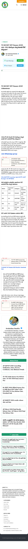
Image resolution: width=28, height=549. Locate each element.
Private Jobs (6, 506)
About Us (6, 515)
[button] (17, 5)
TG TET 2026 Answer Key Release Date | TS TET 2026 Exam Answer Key (18, 261)
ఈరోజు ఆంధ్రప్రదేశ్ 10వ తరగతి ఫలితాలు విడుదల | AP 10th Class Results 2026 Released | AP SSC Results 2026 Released (14, 422)
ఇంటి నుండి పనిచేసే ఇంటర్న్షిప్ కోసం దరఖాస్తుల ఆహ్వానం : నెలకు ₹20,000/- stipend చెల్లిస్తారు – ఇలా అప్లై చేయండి (13, 470)
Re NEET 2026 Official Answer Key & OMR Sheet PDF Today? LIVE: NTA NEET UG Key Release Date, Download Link (18, 306)
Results (5, 42)
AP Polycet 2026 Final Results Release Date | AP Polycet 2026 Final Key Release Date (14, 411)
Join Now (20, 60)
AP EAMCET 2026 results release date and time (13, 401)
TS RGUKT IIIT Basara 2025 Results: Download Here (13, 268)
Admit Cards (6, 508)
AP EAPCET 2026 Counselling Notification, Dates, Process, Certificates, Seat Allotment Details (18, 162)
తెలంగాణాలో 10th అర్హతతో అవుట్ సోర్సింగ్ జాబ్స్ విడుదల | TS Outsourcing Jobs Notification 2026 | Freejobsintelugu (13, 440)
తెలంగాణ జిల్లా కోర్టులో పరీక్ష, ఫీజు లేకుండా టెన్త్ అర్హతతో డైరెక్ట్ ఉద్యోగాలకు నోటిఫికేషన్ (13, 458)
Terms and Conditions (8, 523)
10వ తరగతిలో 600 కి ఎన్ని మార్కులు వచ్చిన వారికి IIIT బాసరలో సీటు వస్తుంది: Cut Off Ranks (13, 178)
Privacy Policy (7, 521)
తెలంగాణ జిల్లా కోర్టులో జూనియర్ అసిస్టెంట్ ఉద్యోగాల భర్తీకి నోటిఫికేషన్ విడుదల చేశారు (13, 464)
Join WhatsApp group (9, 153)
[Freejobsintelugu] (5, 5)
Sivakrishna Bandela (12, 54)
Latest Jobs (6, 502)
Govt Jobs (6, 504)
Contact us (6, 517)
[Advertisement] (14, 26)
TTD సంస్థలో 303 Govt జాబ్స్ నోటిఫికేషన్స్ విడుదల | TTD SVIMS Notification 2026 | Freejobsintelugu (13, 453)
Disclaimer (6, 519)
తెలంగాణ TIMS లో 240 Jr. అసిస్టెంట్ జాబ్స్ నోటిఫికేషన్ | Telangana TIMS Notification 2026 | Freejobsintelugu (13, 447)
